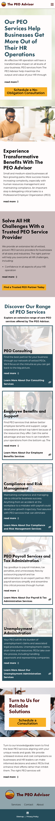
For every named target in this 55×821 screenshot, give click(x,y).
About (40, 805)
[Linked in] (28, 813)
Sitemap (20, 817)
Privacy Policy (32, 817)
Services (16, 805)
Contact (28, 805)
